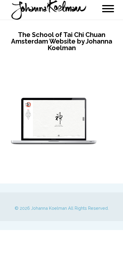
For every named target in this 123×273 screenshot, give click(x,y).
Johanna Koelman (49, 208)
